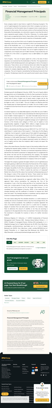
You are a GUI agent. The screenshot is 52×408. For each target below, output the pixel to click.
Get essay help (26, 213)
